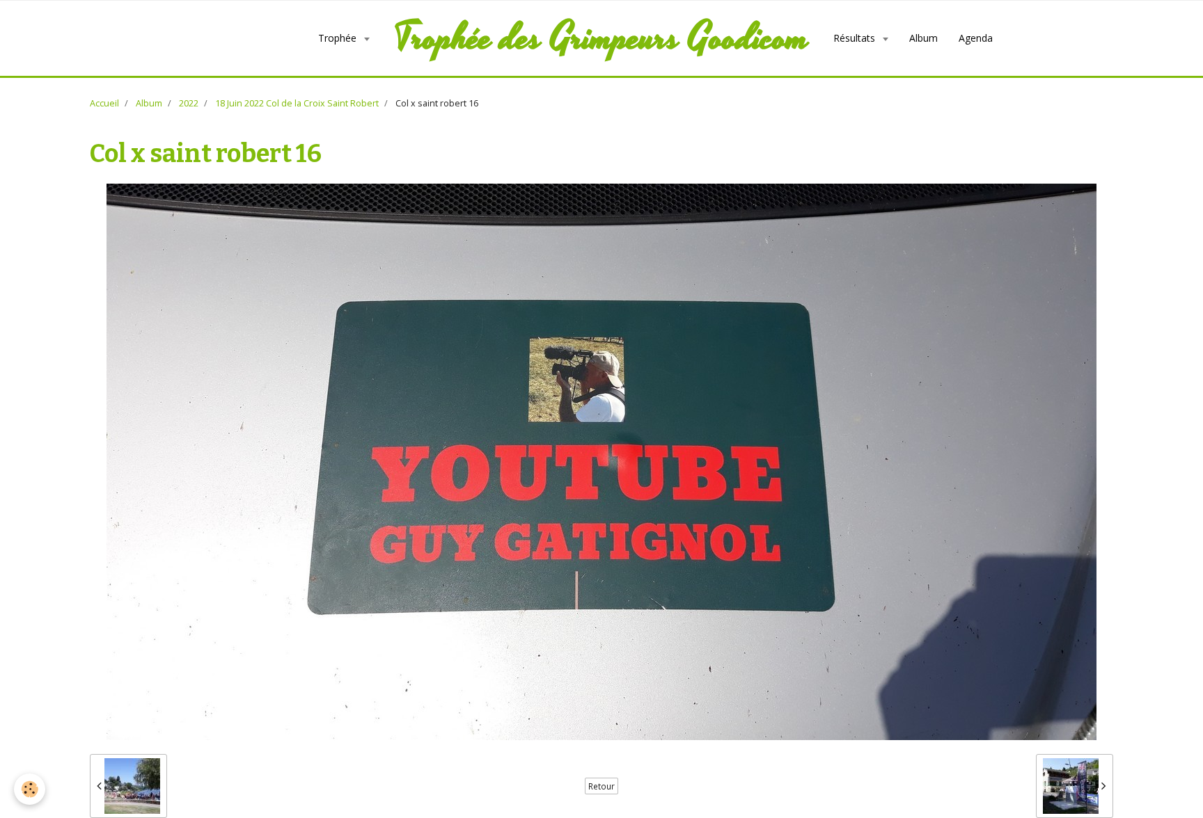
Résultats (855, 38)
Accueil (104, 103)
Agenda (976, 38)
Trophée (338, 38)
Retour (601, 786)
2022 (188, 103)
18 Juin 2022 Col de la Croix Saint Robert (297, 103)
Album (923, 38)
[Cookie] (29, 789)
